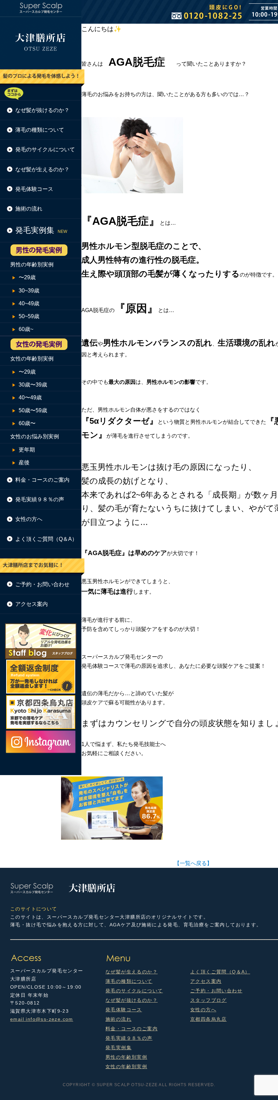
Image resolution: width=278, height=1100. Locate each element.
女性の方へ (28, 519)
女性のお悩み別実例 (34, 436)
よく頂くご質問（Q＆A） (46, 539)
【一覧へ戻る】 (193, 863)
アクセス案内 (31, 604)
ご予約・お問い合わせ (42, 584)
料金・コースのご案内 (42, 480)
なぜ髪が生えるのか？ (42, 169)
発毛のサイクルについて (45, 149)
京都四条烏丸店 (208, 1019)
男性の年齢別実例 (32, 264)
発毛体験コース (34, 189)
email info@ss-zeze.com (41, 1019)
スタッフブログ (208, 1000)
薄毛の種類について (39, 130)
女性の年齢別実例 (32, 358)
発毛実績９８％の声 (39, 499)
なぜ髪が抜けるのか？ (42, 110)
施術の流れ (28, 209)
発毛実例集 (118, 1047)
